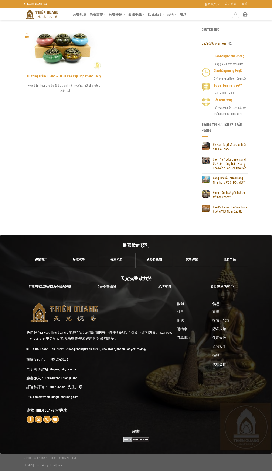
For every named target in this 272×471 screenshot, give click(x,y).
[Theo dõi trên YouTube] (55, 419)
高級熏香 (96, 14)
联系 (245, 4)
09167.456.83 (59, 359)
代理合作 (219, 364)
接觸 (215, 355)
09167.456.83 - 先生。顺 (65, 386)
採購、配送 (221, 320)
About (27, 458)
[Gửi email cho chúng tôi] (38, 419)
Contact (64, 458)
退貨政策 (219, 346)
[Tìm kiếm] (235, 14)
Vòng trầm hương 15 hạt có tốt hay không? (229, 194)
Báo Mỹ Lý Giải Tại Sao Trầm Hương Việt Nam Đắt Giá (230, 209)
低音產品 (154, 14)
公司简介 (231, 4)
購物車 (182, 329)
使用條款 (219, 337)
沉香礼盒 (79, 14)
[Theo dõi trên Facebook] (30, 419)
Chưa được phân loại (214, 43)
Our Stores (41, 458)
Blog (53, 458)
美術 (170, 14)
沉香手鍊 (115, 14)
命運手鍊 (135, 14)
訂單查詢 (184, 337)
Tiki (62, 369)
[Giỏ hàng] (245, 14)
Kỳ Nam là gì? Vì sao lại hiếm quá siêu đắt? (230, 146)
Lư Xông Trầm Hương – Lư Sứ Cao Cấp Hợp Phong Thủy (64, 76)
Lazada (71, 369)
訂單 (180, 311)
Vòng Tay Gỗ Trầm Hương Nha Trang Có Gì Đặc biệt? (229, 180)
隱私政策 (219, 329)
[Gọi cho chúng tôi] (47, 419)
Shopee (54, 369)
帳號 (180, 320)
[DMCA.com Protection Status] (136, 439)
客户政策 (211, 4)
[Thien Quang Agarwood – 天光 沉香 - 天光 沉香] (45, 14)
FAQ (74, 458)
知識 (183, 14)
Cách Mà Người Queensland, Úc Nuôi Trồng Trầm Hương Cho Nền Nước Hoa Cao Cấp (229, 163)
